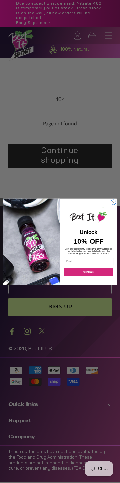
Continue (88, 271)
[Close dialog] (113, 202)
